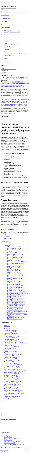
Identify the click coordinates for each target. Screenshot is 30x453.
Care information (14, 53)
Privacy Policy (4, 85)
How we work (8, 41)
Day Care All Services (13, 269)
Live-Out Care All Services (14, 257)
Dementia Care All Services (14, 256)
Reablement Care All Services (15, 290)
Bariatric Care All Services (14, 284)
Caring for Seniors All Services (15, 268)
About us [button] (6, 43)
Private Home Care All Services (15, 280)
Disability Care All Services (14, 281)
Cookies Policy (8, 440)
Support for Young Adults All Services (17, 311)
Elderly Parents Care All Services (16, 275)
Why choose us (15, 44)
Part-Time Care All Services (14, 259)
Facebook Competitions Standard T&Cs (14, 444)
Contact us (7, 236)
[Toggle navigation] (10, 39)
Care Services (7, 46)
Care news (7, 53)
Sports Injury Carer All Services (15, 305)
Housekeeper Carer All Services (15, 260)
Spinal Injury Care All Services (15, 295)
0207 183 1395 (17, 82)
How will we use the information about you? (12, 86)
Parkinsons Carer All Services (15, 307)
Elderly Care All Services (14, 248)
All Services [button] (7, 245)
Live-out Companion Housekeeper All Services (16, 331)
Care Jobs (6, 50)
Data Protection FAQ (9, 443)
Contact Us (4, 35)
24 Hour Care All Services (14, 247)
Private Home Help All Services (15, 301)
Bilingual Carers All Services (15, 254)
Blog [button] (5, 52)
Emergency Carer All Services (15, 308)
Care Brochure (8, 437)
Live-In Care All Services (14, 253)
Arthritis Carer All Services (14, 310)
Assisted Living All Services (14, 274)
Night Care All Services (13, 272)
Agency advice (23, 53)
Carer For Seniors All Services (15, 287)
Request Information (6, 82)
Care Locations (8, 47)
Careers (6, 435)
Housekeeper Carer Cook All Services (17, 262)
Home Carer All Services (13, 266)
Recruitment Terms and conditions (13, 438)
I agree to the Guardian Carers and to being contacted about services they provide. (15, 79)
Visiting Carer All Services (14, 271)
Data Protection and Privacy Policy (13, 441)
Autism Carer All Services (14, 283)
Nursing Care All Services (14, 277)
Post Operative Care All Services (16, 289)
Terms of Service (15, 85)
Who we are (7, 44)
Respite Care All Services (14, 296)
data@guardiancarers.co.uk (15, 104)
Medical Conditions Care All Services (17, 313)
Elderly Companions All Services (16, 302)
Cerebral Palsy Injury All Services (16, 304)
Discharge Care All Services (14, 319)
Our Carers (7, 49)
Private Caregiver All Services (15, 299)
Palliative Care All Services (14, 278)
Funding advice (8, 55)
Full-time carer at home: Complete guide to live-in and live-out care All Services (17, 292)
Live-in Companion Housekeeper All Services (16, 344)
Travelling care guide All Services (16, 298)
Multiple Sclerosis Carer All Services (17, 286)
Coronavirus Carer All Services (15, 317)
